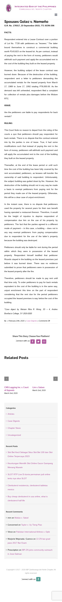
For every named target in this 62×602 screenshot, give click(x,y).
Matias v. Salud (21, 518)
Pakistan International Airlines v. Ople (33, 532)
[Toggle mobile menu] (56, 14)
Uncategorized (14, 435)
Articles (11, 414)
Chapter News (14, 428)
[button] (6, 379)
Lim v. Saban (38, 387)
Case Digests (31, 321)
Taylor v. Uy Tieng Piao (31, 525)
